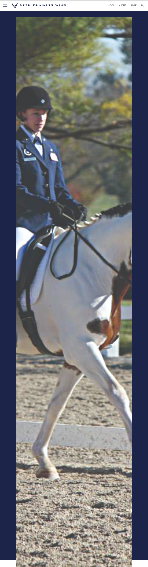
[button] (4, 5)
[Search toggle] (143, 5)
